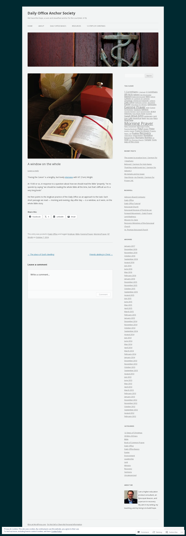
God (138, 112)
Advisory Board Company (134, 197)
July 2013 (127, 377)
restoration (128, 135)
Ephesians (152, 104)
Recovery (145, 133)
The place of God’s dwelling (41, 254)
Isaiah (127, 115)
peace (146, 129)
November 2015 (130, 285)
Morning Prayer (100, 234)
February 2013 (130, 393)
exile (148, 108)
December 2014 (130, 321)
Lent (155, 116)
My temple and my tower (134, 174)
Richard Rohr (129, 138)
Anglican (71, 234)
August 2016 (129, 262)
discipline (151, 103)
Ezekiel (152, 108)
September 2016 (131, 259)
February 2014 (130, 354)
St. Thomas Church (136, 140)
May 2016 (128, 272)
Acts (130, 94)
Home (30, 26)
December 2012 (130, 400)
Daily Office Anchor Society (51, 13)
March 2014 (129, 351)
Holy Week (136, 114)
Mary (155, 118)
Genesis (144, 109)
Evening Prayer (86, 234)
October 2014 (129, 328)
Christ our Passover (141, 100)
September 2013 (131, 370)
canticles (146, 99)
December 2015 (130, 282)
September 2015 (131, 292)
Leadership (129, 459)
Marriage (150, 118)
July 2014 (127, 338)
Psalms (135, 133)
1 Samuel (141, 92)
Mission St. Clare (131, 220)
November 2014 (130, 324)
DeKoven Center (141, 103)
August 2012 (129, 413)
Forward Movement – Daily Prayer (138, 213)
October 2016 (129, 256)
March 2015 (129, 311)
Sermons (128, 472)
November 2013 (130, 364)
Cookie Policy (56, 531)
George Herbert (130, 112)
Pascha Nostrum (130, 129)
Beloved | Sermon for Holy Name (138, 164)
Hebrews (128, 113)
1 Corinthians (131, 91)
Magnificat (137, 118)
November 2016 (130, 252)
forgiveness (128, 110)
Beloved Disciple (138, 97)
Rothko (148, 137)
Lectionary (148, 116)
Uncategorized (130, 475)
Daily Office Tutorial (132, 203)
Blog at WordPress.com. (37, 524)
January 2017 (129, 246)
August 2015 (129, 295)
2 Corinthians (152, 92)
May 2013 (128, 383)
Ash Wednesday (145, 95)
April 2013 (128, 387)
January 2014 (129, 357)
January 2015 (129, 318)
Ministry (127, 465)
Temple (147, 139)
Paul (140, 128)
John (141, 116)
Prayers (153, 131)
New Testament (130, 126)
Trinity (154, 140)
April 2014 (128, 347)
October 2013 (129, 367)
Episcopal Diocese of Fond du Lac (138, 210)
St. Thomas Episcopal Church (136, 229)
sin (153, 138)
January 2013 (129, 396)
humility (149, 114)
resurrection (138, 135)
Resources (76, 26)
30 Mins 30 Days (131, 436)
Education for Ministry (139, 105)
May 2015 (128, 305)
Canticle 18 (138, 99)
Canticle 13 (128, 98)
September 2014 (131, 331)
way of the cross (131, 142)
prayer (132, 131)
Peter (152, 128)
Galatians (137, 110)
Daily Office (53, 234)
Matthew (128, 120)
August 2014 (129, 334)
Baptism (128, 96)
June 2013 (128, 380)
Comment (103, 294)
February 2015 (130, 315)
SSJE (126, 139)
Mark (144, 118)
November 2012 (130, 403)
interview (69, 177)
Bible (78, 234)
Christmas (128, 100)
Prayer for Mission (142, 131)
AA (126, 94)
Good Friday (145, 112)
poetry (126, 131)
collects (152, 101)
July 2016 (127, 265)
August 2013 (129, 374)
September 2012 (131, 410)
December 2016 (130, 249)
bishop (152, 97)
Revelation (148, 135)
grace (153, 111)
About (41, 26)
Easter (127, 104)
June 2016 (128, 269)
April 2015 (128, 308)
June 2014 (128, 341)
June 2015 (128, 301)
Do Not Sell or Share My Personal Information (64, 524)
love (126, 118)
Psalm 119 (127, 134)
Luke (130, 118)
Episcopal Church (131, 207)
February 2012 (130, 416)
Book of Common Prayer (134, 442)
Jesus (134, 116)
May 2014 (128, 344)
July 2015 (127, 298)
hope (143, 113)
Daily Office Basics (58, 26)
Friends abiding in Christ (101, 254)
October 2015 (129, 288)
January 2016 (129, 279)
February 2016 (130, 275)
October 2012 (129, 406)
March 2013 (129, 390)
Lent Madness (130, 216)
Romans (139, 137)
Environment (129, 455)
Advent (136, 94)
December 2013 (130, 360)
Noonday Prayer (143, 126)
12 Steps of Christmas (96, 26)
